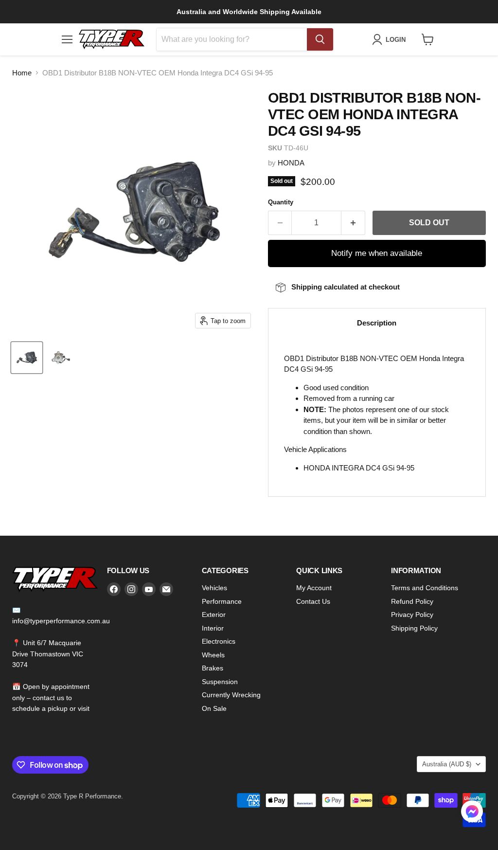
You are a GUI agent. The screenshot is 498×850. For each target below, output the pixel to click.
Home (22, 73)
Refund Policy (412, 601)
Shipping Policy (414, 628)
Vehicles (214, 588)
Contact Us (313, 601)
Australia (446, 764)
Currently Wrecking (231, 695)
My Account (314, 588)
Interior (213, 628)
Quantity (280, 202)
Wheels (213, 655)
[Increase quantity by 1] (353, 223)
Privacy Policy (412, 614)
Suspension (220, 682)
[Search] (320, 39)
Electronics (218, 641)
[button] (472, 812)
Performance (222, 601)
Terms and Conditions (424, 588)
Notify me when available (376, 253)
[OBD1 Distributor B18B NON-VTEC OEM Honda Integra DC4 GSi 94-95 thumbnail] (26, 357)
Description (376, 323)
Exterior (214, 614)
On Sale (214, 708)
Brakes (212, 668)
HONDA (291, 163)
